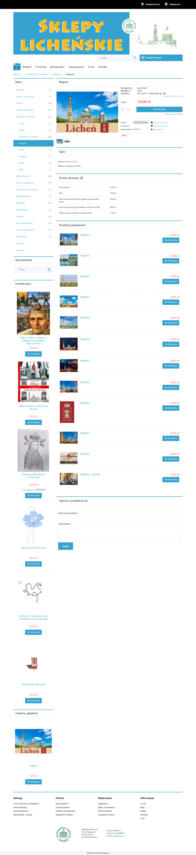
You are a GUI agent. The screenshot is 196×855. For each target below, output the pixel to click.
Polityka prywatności (65, 811)
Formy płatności (21, 811)
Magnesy (23, 143)
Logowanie (103, 803)
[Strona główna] (98, 32)
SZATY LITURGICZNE (24, 183)
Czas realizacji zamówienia (26, 803)
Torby (21, 123)
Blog (142, 807)
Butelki (22, 130)
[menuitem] (27, 66)
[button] (158, 122)
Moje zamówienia (106, 807)
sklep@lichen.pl (118, 836)
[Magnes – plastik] (69, 479)
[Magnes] (69, 239)
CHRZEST (20, 216)
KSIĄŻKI (19, 103)
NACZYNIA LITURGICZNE (26, 189)
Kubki (21, 150)
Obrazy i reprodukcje (25, 96)
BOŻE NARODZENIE (24, 223)
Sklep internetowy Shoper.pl (98, 853)
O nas (143, 803)
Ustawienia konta (106, 814)
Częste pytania (63, 807)
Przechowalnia (105, 811)
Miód (21, 169)
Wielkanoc (20, 90)
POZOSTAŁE (21, 236)
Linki (142, 818)
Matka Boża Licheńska (28, 136)
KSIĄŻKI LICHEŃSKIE (25, 110)
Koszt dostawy (20, 807)
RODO (143, 811)
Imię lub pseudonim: (68, 513)
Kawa (21, 163)
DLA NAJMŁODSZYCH (25, 230)
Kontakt (144, 814)
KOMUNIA (20, 203)
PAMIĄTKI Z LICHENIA (25, 116)
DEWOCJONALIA (23, 176)
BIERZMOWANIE (23, 196)
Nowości (20, 243)
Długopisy (23, 156)
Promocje (20, 250)
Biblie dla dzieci (22, 210)
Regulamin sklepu (64, 814)
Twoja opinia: (64, 523)
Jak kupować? (62, 803)
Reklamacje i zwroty (22, 814)
